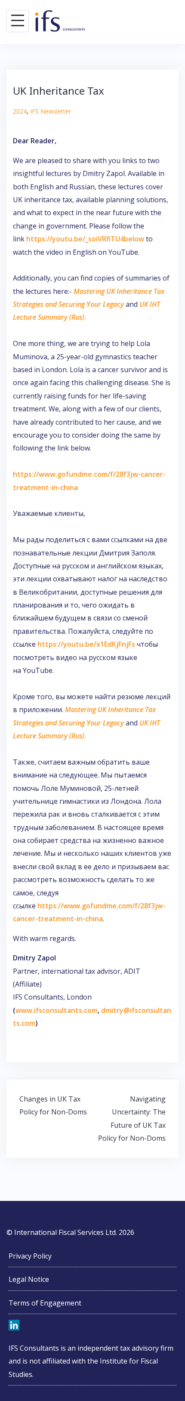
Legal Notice (29, 1279)
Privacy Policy (30, 1256)
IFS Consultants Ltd (59, 21)
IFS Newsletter (50, 111)
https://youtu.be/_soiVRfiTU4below (85, 239)
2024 (20, 111)
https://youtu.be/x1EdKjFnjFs (86, 644)
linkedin (14, 1325)
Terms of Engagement (45, 1303)
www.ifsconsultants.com (56, 1010)
